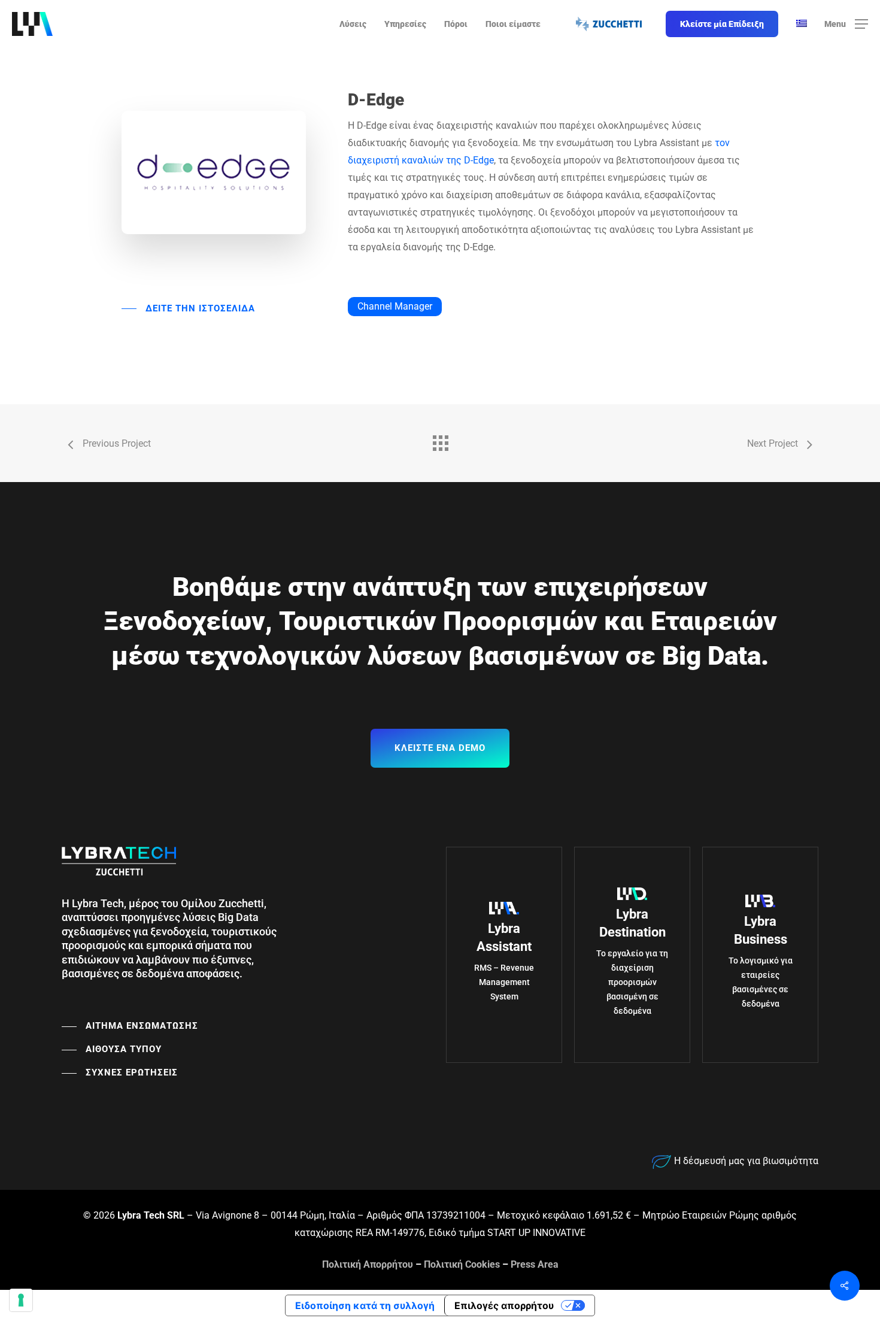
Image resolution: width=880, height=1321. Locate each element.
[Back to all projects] (440, 440)
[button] (846, 24)
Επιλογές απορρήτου (504, 1305)
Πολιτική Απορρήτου (367, 1264)
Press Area (535, 1264)
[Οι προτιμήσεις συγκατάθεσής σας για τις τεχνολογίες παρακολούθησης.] (21, 1300)
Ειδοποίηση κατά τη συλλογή (365, 1305)
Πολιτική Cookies (462, 1264)
